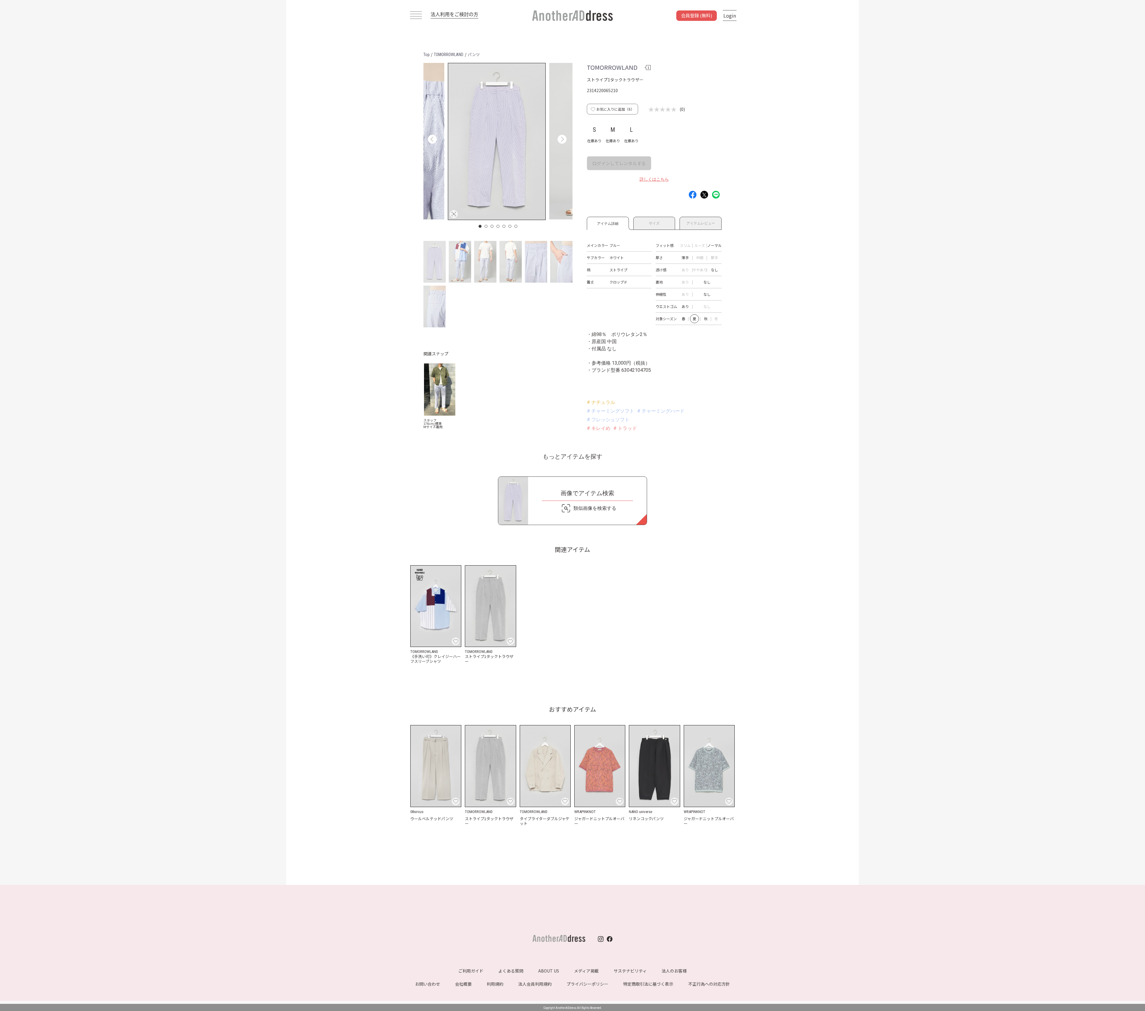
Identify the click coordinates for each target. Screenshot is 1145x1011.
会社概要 (463, 984)
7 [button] (516, 226)
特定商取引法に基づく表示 (648, 984)
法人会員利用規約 (535, 984)
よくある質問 (510, 971)
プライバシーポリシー (587, 984)
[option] (497, 141)
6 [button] (510, 226)
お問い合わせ (427, 984)
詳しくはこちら (654, 179)
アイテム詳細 (607, 223)
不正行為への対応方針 (709, 984)
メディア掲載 (586, 971)
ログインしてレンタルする (619, 163)
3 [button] (492, 226)
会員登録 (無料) (696, 15)
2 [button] (486, 226)
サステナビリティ (630, 971)
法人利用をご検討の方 (454, 14)
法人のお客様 (674, 971)
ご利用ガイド (470, 971)
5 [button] (504, 226)
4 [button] (498, 226)
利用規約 (495, 984)
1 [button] (480, 226)
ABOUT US (548, 971)
